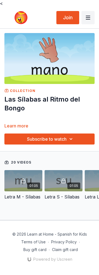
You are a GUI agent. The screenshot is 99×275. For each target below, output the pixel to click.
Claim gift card (65, 249)
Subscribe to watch (47, 139)
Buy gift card (34, 249)
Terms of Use (33, 241)
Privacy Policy (64, 241)
